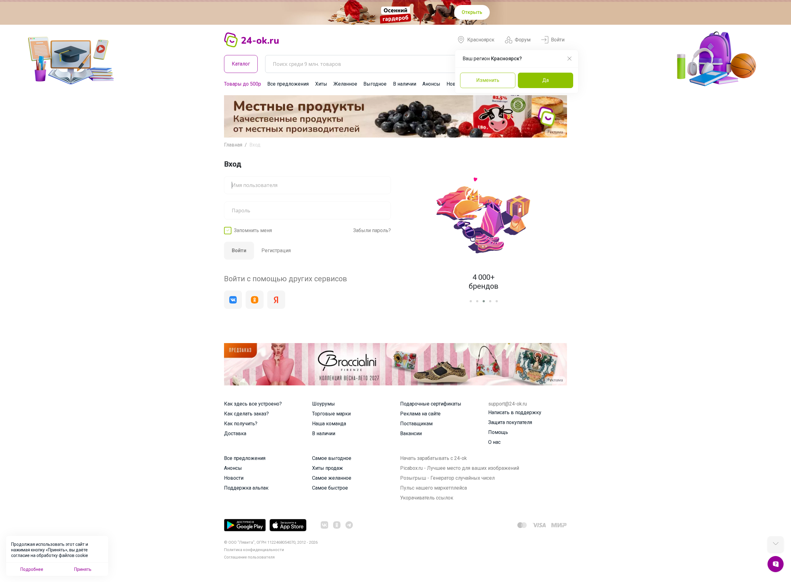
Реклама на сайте (420, 414)
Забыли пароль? (372, 230)
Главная (233, 145)
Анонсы (431, 84)
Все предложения (288, 84)
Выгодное (375, 84)
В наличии (404, 84)
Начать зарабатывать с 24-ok (433, 458)
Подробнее (31, 569)
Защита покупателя (510, 422)
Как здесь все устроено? (253, 404)
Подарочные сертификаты (430, 404)
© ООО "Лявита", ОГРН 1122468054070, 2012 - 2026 (271, 542)
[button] (234, 116)
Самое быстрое (330, 488)
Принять (82, 569)
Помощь (498, 432)
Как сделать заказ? (246, 414)
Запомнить (253, 230)
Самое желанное (331, 478)
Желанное (345, 84)
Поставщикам (416, 424)
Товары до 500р (242, 84)
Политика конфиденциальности (254, 549)
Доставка (235, 433)
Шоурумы (323, 404)
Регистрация (276, 250)
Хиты (321, 84)
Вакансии (411, 433)
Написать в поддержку (514, 412)
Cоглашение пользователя (249, 557)
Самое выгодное (331, 458)
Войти (558, 40)
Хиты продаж (327, 468)
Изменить (487, 80)
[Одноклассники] (255, 300)
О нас (494, 442)
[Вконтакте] (233, 300)
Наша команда (329, 424)
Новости (233, 478)
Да (545, 80)
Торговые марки (331, 414)
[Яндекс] (276, 300)
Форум (523, 40)
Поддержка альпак (246, 488)
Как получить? (240, 424)
